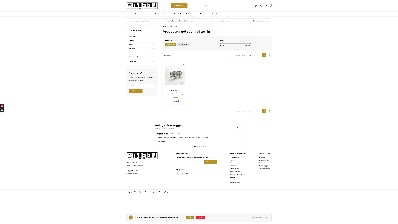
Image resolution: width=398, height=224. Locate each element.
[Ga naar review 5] (201, 146)
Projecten (215, 14)
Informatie (203, 14)
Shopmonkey (169, 192)
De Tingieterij (183, 44)
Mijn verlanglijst (263, 166)
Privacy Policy (234, 169)
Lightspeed (155, 192)
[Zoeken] (240, 6)
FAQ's (232, 160)
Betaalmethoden (235, 171)
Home (128, 14)
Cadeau (148, 14)
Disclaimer (233, 166)
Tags (170, 27)
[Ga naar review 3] (197, 146)
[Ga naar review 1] (192, 146)
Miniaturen (166, 14)
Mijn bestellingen (263, 160)
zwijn (175, 27)
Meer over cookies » (262, 217)
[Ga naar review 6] (203, 146)
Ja (190, 217)
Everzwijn (175, 90)
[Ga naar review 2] (195, 146)
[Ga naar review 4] (199, 146)
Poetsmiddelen (191, 14)
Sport (157, 14)
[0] (271, 6)
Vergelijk (176, 101)
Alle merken (171, 44)
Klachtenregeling (235, 183)
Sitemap (232, 177)
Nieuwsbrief (233, 180)
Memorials (178, 14)
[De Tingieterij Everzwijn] (175, 74)
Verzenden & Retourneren (237, 174)
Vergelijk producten (264, 169)
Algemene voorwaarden (237, 163)
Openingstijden (234, 157)
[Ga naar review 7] (205, 146)
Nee (200, 217)
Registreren (261, 157)
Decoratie (138, 14)
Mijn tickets (262, 163)
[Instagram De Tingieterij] (182, 174)
